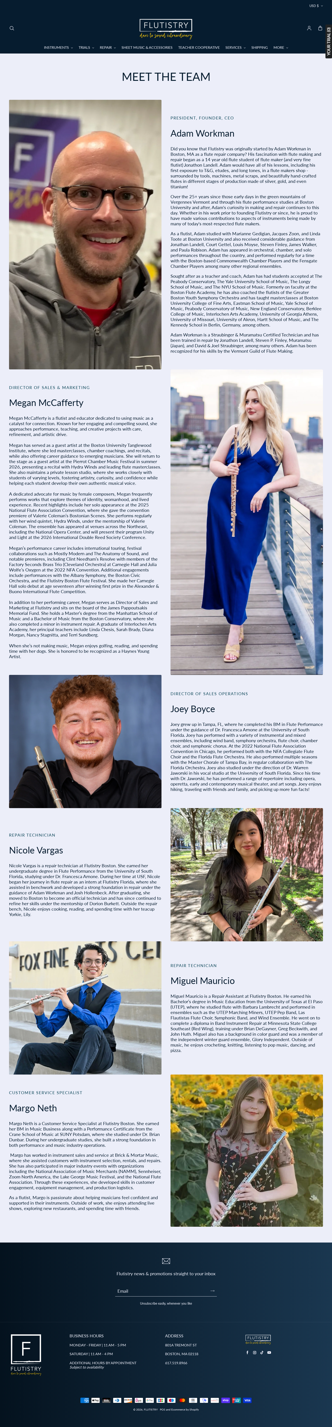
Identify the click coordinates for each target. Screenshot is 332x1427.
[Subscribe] (212, 1290)
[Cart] (320, 28)
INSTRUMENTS (57, 47)
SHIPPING (259, 47)
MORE (279, 47)
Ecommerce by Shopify (185, 1409)
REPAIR (106, 47)
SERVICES (234, 47)
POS (162, 1409)
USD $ (314, 6)
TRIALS (85, 47)
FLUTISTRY (151, 1409)
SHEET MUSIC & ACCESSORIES (147, 47)
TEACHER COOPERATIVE (199, 47)
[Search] (11, 28)
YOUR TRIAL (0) (328, 42)
